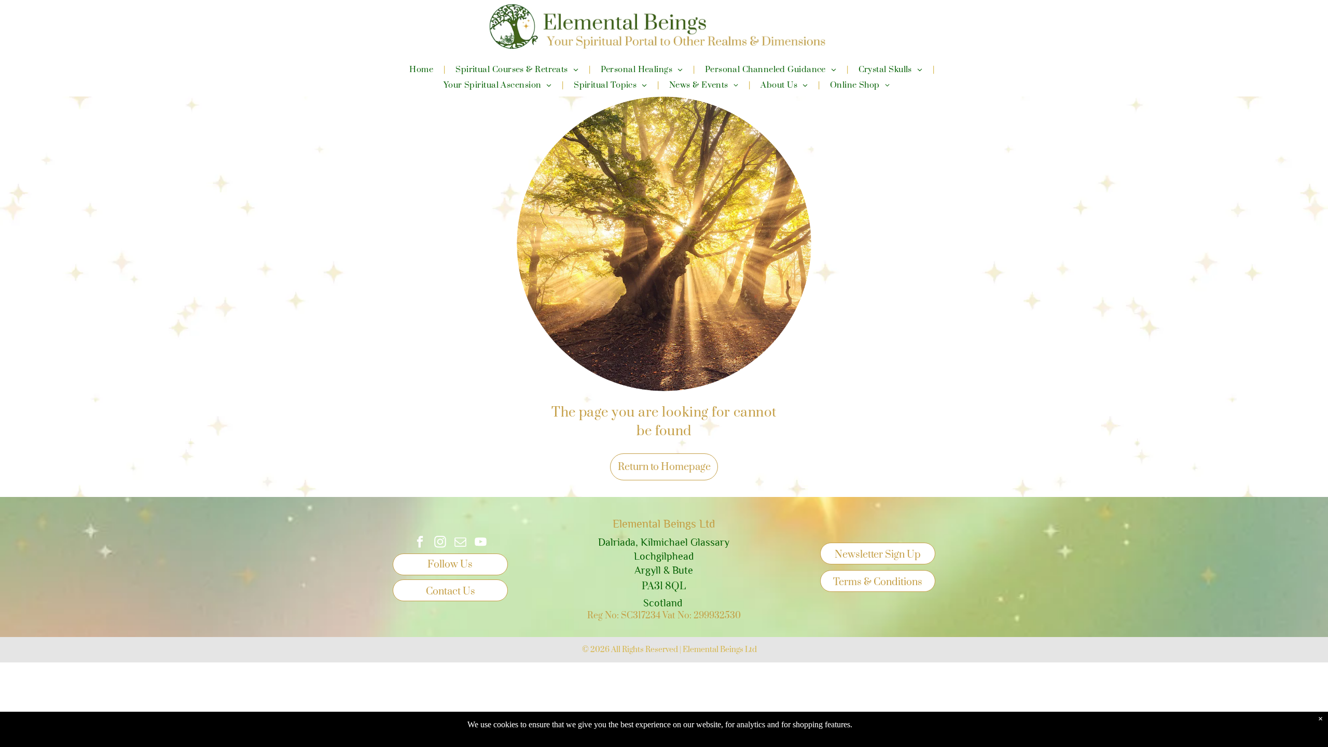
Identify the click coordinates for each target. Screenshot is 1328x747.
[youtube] (481, 543)
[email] (460, 543)
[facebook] (420, 543)
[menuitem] (422, 69)
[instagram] (440, 543)
